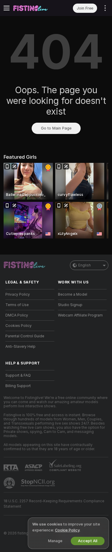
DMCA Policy (16, 315)
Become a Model (72, 294)
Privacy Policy (17, 294)
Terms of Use (17, 305)
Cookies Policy (18, 326)
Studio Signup (70, 305)
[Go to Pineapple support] (10, 483)
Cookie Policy (67, 530)
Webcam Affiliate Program (80, 315)
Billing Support (18, 386)
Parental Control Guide (24, 336)
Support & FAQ (18, 375)
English (84, 265)
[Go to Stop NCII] (38, 482)
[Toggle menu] (6, 8)
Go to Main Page (56, 128)
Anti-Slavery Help (20, 346)
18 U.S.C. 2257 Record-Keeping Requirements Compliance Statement (54, 504)
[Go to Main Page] (34, 8)
